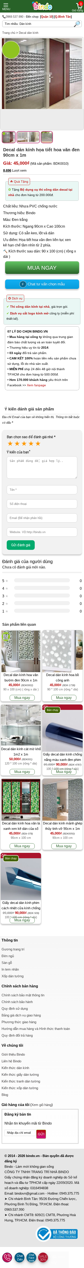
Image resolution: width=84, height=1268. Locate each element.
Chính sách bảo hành (17, 1002)
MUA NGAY (42, 268)
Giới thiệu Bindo (13, 1054)
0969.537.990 (14, 1209)
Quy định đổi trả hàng (17, 1035)
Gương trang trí (13, 949)
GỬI (41, 1134)
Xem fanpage (36, 385)
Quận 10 (46, 16)
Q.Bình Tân (63, 16)
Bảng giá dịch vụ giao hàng (21, 1015)
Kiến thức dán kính (15, 1068)
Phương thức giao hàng (19, 1022)
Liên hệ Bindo (11, 1061)
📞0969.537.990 (12, 16)
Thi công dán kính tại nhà (30, 306)
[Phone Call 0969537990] (7, 1258)
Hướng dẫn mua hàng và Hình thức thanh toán (36, 1029)
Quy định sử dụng (15, 1008)
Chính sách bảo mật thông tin (23, 995)
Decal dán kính (28, 32)
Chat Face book (31, 1257)
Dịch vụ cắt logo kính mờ (29, 313)
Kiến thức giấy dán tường (20, 1074)
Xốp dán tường (13, 976)
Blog (5, 1095)
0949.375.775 (69, 1193)
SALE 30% (43, 1258)
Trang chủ (8, 32)
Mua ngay (22, 698)
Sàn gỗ (7, 963)
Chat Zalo (20, 1257)
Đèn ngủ (8, 956)
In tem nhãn (10, 969)
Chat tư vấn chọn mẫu (43, 284)
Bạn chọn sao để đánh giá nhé (31, 437)
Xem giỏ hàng (41, 1105)
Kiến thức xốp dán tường (20, 1088)
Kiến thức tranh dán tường (21, 1081)
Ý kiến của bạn (18, 452)
